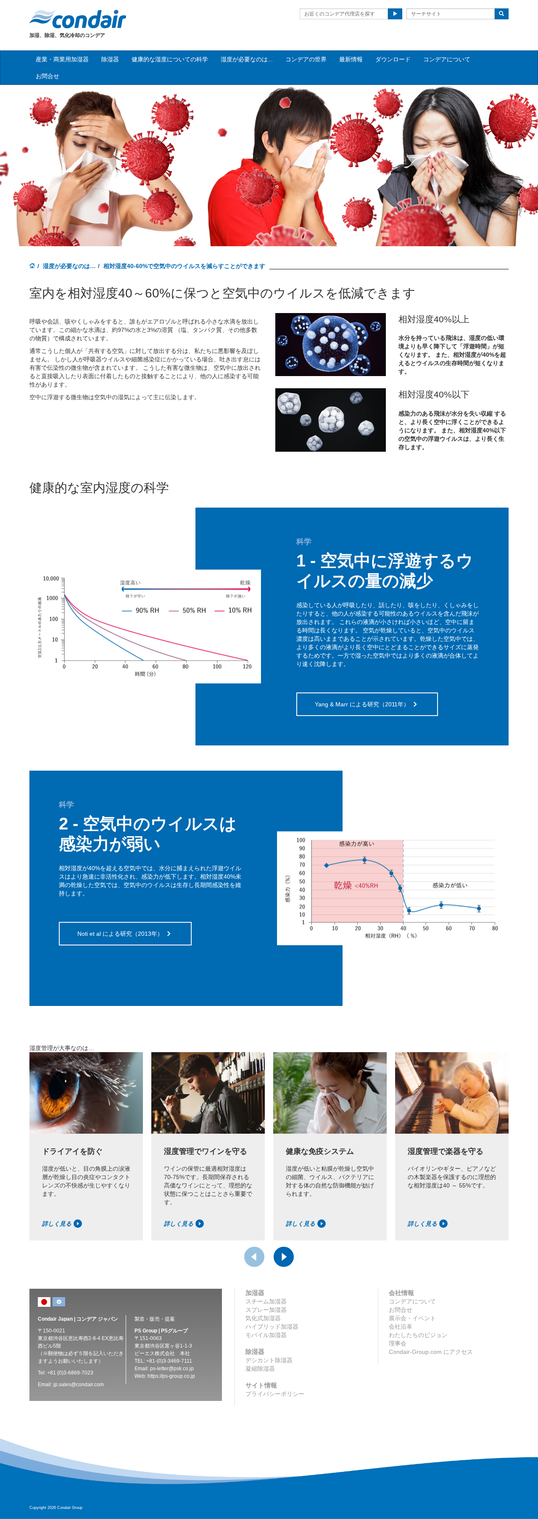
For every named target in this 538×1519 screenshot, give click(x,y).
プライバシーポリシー (274, 1393)
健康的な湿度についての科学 (170, 59)
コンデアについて (446, 59)
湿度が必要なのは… (69, 266)
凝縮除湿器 (260, 1368)
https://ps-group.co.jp (171, 1376)
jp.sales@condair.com (78, 1384)
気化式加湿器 (263, 1318)
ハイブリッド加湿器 (271, 1326)
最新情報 (351, 59)
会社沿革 (400, 1326)
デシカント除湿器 (269, 1360)
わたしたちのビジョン (418, 1335)
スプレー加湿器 (266, 1309)
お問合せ (47, 76)
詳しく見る (56, 1223)
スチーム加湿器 (266, 1301)
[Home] (32, 266)
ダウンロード (393, 59)
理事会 (397, 1343)
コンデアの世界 (306, 59)
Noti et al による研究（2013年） (120, 933)
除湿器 (110, 59)
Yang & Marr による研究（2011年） (362, 704)
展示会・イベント (412, 1318)
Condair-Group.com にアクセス (431, 1351)
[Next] (283, 1257)
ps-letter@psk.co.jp (172, 1369)
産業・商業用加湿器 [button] (62, 59)
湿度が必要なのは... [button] (247, 59)
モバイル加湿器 (266, 1335)
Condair (77, 19)
